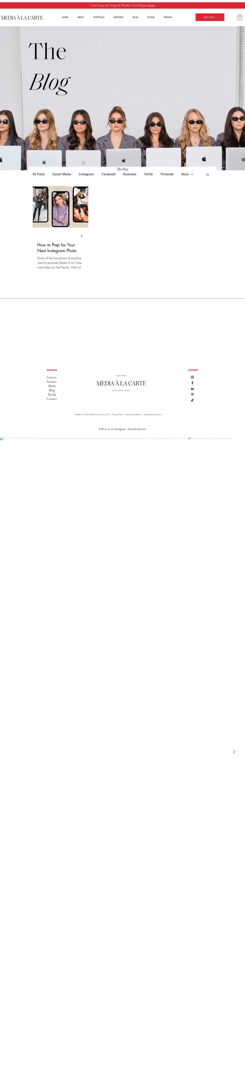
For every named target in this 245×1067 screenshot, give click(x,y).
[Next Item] (234, 752)
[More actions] (83, 236)
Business (129, 174)
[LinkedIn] (192, 389)
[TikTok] (192, 400)
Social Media (61, 174)
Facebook (109, 174)
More (185, 174)
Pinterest (167, 174)
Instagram (86, 174)
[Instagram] (192, 377)
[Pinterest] (192, 394)
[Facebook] (192, 383)
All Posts (39, 174)
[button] (239, 17)
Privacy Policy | (119, 414)
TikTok (148, 174)
